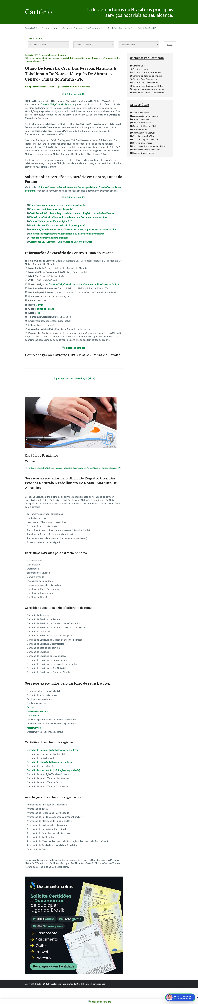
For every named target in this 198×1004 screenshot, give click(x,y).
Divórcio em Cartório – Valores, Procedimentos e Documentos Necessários (68, 217)
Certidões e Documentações (121, 28)
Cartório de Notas (49, 28)
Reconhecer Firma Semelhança (146, 149)
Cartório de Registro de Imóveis (147, 75)
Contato (87, 984)
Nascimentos (104, 284)
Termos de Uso (98, 984)
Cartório (38, 12)
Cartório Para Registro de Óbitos (147, 86)
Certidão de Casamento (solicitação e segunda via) (53, 749)
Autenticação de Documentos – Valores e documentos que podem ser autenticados (72, 229)
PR (36, 55)
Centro (61, 55)
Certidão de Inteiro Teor (143, 136)
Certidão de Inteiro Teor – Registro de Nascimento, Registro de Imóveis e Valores (71, 213)
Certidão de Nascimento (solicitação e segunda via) (53, 770)
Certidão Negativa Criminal (145, 139)
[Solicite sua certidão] (74, 973)
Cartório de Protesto (72, 28)
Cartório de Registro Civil (144, 126)
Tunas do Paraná (48, 55)
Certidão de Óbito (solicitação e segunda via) (50, 762)
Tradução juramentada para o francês (48, 237)
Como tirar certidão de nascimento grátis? (51, 209)
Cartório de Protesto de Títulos (146, 72)
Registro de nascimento (143, 153)
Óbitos (115, 284)
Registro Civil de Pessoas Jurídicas (148, 89)
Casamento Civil (139, 129)
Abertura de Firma (140, 112)
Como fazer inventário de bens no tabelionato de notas (57, 205)
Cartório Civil (31, 28)
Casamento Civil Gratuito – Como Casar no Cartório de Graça (60, 241)
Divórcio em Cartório (142, 142)
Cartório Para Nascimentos (145, 82)
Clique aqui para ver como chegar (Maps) (74, 378)
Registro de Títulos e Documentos (148, 92)
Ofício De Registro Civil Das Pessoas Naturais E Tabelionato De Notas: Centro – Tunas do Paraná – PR (75, 468)
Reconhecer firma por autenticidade (148, 146)
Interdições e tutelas (38, 711)
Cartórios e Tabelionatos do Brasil (66, 984)
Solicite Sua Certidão (147, 28)
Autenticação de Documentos (145, 116)
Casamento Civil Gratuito (144, 132)
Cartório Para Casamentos (144, 79)
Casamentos (89, 284)
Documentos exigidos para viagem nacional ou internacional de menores (66, 233)
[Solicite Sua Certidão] (73, 94)
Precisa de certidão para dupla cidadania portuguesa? (57, 225)
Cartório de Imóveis (95, 28)
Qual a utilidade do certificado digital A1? (50, 221)
